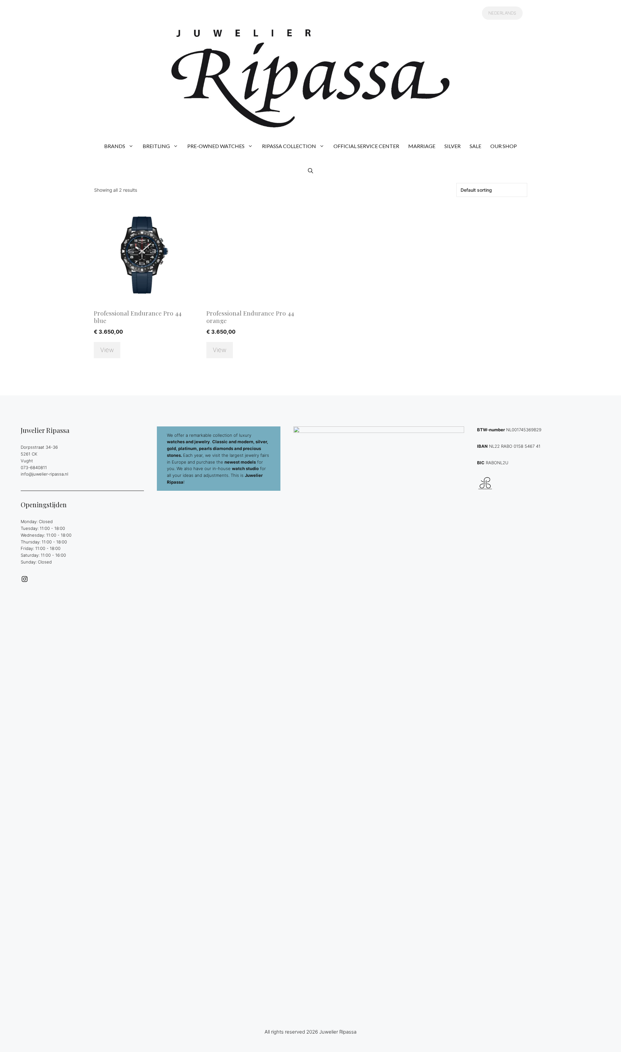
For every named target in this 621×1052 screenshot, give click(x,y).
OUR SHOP (503, 146)
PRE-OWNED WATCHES (216, 146)
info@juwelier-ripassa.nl (44, 474)
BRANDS (114, 146)
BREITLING (156, 146)
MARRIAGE (421, 146)
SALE (475, 146)
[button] (310, 170)
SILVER (452, 146)
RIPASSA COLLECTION (289, 146)
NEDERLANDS (502, 13)
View (107, 350)
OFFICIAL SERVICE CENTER (366, 146)
